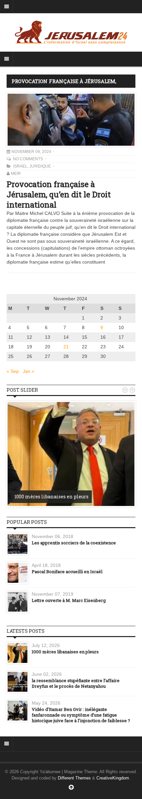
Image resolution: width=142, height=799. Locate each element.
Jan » (28, 371)
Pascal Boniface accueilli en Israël (67, 571)
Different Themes (74, 777)
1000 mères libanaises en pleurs (51, 496)
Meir (16, 173)
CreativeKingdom (112, 777)
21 (66, 346)
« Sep (13, 371)
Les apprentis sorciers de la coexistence (74, 543)
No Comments (28, 159)
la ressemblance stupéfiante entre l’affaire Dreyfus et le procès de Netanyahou (76, 683)
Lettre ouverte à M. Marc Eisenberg (69, 600)
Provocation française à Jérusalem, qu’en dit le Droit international (59, 194)
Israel (20, 166)
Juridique (40, 166)
